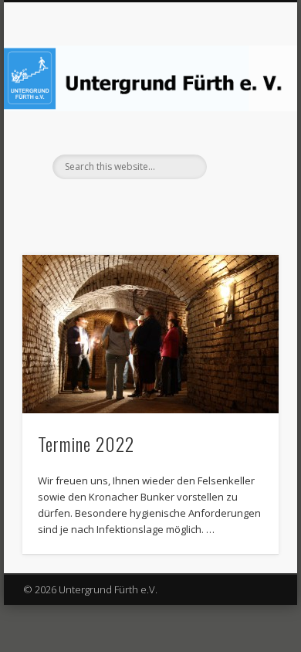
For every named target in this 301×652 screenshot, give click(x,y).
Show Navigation (240, 138)
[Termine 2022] (150, 334)
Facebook (148, 205)
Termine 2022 (86, 443)
